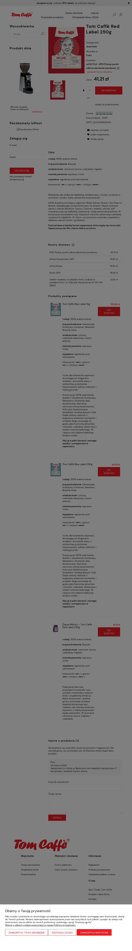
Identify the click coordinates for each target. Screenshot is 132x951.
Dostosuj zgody (62, 932)
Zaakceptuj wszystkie (94, 932)
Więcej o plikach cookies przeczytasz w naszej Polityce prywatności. (40, 925)
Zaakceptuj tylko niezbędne (26, 932)
